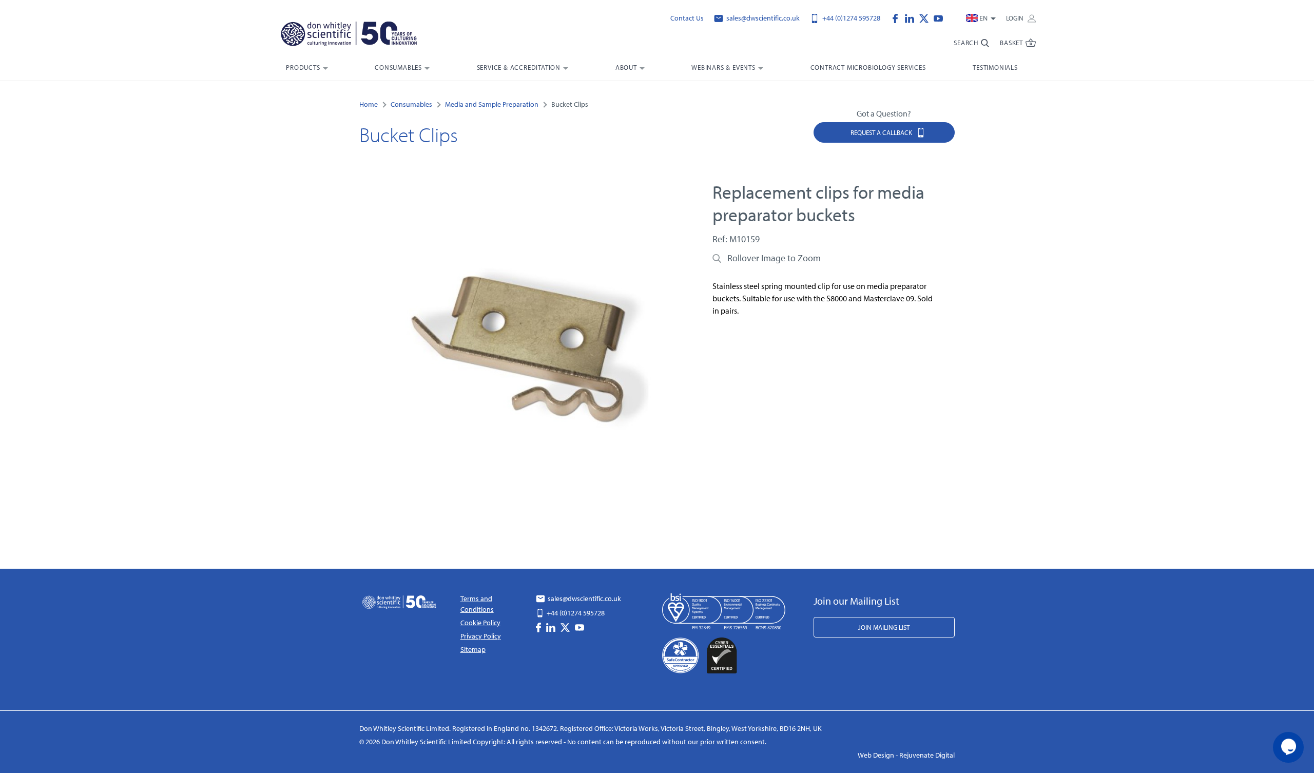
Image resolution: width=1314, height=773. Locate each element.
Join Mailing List (884, 627)
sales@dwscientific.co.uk (762, 18)
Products (303, 67)
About (626, 67)
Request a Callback (882, 132)
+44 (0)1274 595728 (850, 18)
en (983, 18)
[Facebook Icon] (898, 17)
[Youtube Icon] (938, 17)
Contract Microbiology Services (868, 67)
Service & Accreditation (519, 67)
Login (1015, 18)
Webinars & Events (723, 67)
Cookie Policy (480, 622)
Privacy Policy (480, 636)
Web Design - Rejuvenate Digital (906, 755)
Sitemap (473, 649)
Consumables (398, 67)
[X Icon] (926, 17)
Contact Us (687, 18)
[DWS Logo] (361, 36)
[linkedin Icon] (912, 17)
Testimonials (995, 67)
